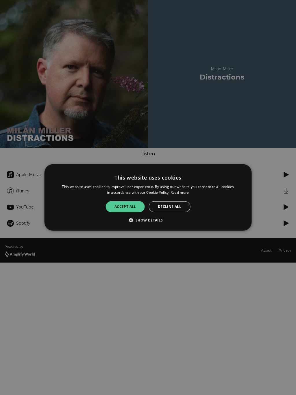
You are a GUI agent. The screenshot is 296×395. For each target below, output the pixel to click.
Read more (180, 192)
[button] (148, 220)
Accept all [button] (125, 206)
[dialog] (148, 197)
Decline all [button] (169, 206)
